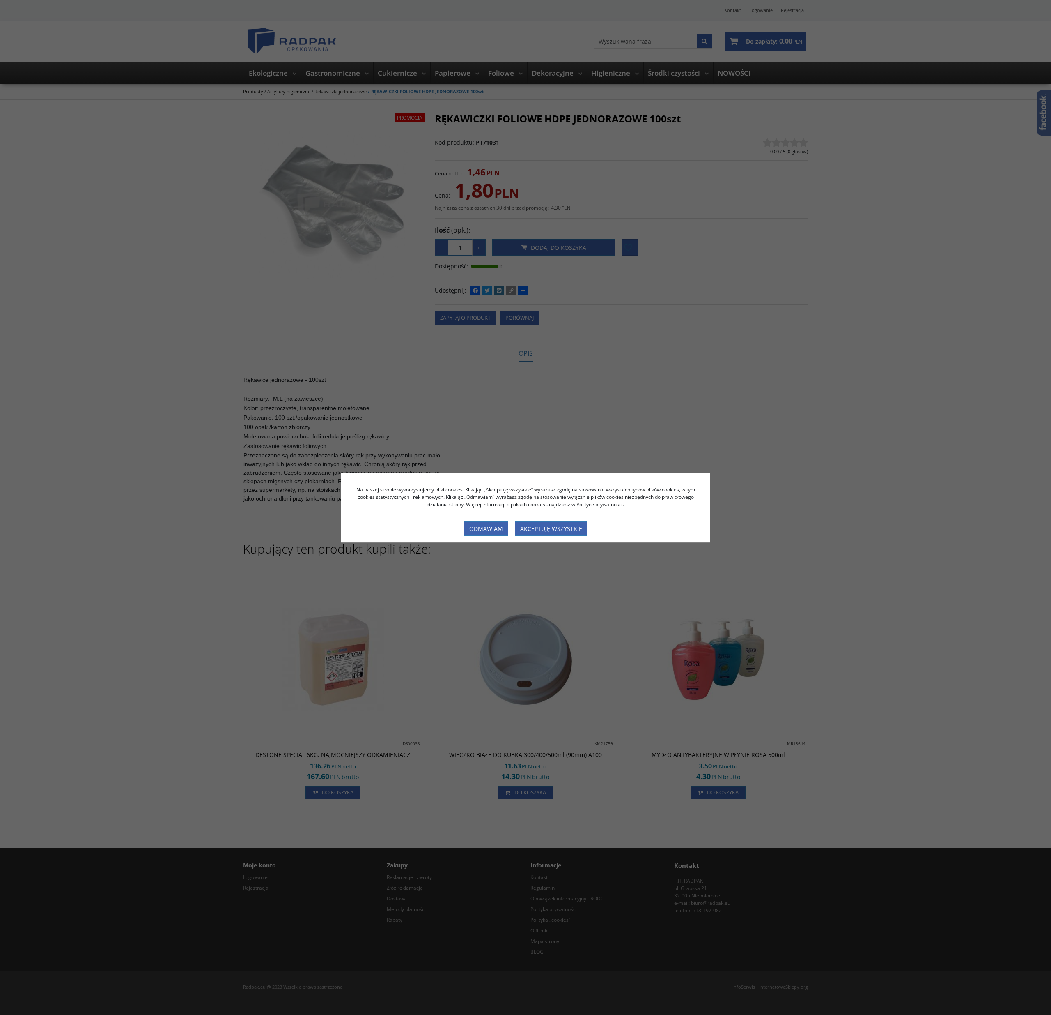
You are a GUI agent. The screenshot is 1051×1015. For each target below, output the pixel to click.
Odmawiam (486, 529)
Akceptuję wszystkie (551, 529)
